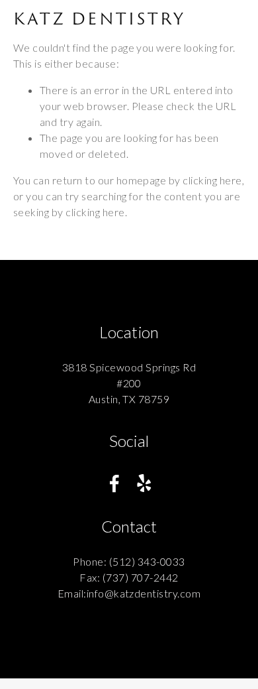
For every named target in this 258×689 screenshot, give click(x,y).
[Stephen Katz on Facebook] (114, 483)
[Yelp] (143, 483)
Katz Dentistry (99, 18)
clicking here (212, 180)
